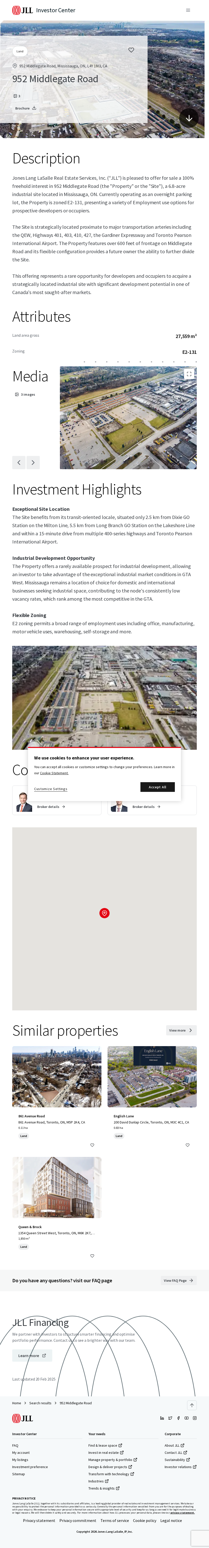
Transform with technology (108, 1474)
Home (16, 1403)
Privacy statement (39, 1520)
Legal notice (171, 1520)
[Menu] (188, 10)
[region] (104, 774)
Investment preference (30, 1467)
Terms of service (114, 1520)
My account (21, 1452)
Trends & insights (101, 1488)
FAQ (15, 1445)
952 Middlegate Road (76, 1403)
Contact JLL (173, 1452)
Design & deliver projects (107, 1467)
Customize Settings (51, 789)
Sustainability (175, 1459)
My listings (20, 1459)
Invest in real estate (103, 1452)
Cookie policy (144, 1520)
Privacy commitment (77, 1520)
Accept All (157, 787)
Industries (96, 1481)
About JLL (172, 1445)
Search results (40, 1403)
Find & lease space (102, 1445)
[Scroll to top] (192, 1405)
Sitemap (18, 1474)
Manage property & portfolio (110, 1459)
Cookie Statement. (54, 773)
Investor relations (178, 1467)
